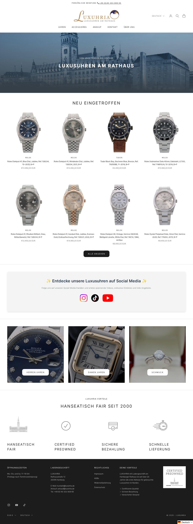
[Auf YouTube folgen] (16, 505)
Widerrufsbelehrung (102, 483)
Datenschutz (99, 487)
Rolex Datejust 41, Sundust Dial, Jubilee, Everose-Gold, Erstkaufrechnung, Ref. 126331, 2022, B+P (74, 235)
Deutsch (156, 16)
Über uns (129, 27)
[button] (185, 522)
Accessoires (79, 27)
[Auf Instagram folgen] (8, 505)
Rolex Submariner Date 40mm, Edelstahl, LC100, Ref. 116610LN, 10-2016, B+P (164, 163)
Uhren (62, 27)
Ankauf (97, 27)
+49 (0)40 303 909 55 (110, 3)
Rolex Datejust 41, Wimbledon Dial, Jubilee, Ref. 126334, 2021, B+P (74, 163)
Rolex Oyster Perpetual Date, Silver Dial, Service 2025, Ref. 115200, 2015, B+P (164, 235)
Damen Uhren (96, 372)
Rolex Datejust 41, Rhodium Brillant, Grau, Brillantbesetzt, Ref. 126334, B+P (28, 235)
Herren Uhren (35, 372)
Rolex (28, 157)
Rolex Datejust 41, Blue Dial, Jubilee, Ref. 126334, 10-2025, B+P (28, 163)
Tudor (119, 157)
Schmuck (157, 372)
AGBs (96, 478)
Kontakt (113, 27)
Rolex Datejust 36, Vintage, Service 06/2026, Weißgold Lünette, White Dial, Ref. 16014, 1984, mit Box (119, 237)
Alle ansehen (96, 254)
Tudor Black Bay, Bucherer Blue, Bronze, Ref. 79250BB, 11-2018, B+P (119, 163)
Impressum (98, 474)
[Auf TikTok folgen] (24, 505)
